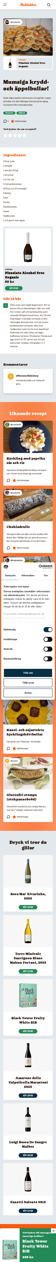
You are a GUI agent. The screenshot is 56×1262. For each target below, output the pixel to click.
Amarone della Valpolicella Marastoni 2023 (28, 1082)
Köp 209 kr (28, 1031)
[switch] (48, 639)
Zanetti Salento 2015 (28, 1202)
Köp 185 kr (28, 1155)
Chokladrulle (18, 527)
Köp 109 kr (28, 907)
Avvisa (28, 692)
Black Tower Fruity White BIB (35, 1246)
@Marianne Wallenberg (27, 376)
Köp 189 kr (28, 1095)
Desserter (9, 113)
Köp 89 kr (13, 288)
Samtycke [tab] (10, 575)
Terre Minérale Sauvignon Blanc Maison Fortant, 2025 (28, 958)
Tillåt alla (28, 672)
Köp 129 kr (28, 1211)
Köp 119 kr (28, 971)
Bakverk (22, 113)
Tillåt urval (28, 682)
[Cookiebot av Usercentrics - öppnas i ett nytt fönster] (39, 567)
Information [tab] (28, 575)
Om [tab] (46, 575)
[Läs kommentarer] (6, 121)
